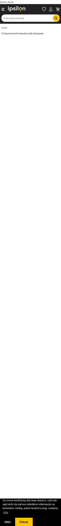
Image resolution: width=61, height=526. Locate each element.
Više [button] (5, 512)
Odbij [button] (8, 521)
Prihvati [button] (24, 521)
